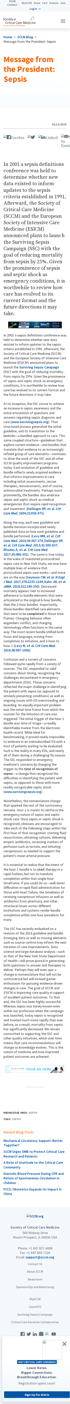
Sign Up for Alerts (36, 1395)
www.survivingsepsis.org (29, 422)
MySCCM (27, 3)
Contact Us (35, 1264)
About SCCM (35, 1271)
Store (37, 3)
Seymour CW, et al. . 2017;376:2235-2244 (34, 579)
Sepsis (33, 1112)
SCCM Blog (25, 37)
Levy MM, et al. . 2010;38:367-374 (32, 538)
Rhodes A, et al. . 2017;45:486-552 (26, 551)
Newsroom (35, 1279)
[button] (35, 9)
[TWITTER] (31, 136)
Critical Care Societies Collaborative (35, 1322)
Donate (53, 3)
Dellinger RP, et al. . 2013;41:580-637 (33, 542)
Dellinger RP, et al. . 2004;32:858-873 (32, 510)
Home (8, 37)
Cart (44, 3)
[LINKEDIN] (48, 136)
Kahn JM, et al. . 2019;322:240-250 (35, 583)
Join (63, 3)
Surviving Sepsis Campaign (39, 367)
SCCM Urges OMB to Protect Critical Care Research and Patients (34, 1153)
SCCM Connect (12, 3)
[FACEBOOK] (14, 136)
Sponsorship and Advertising (35, 1287)
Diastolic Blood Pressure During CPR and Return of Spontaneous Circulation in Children (34, 1178)
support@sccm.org (40, 1257)
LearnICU (35, 1307)
